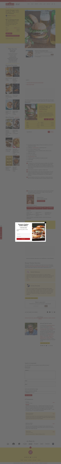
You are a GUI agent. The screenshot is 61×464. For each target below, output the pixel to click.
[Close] (45, 222)
